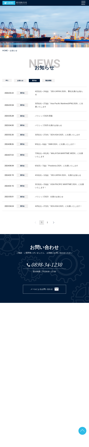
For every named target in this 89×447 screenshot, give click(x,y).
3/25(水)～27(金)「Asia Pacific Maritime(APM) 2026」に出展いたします (59, 105)
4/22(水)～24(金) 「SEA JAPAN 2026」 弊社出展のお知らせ (59, 92)
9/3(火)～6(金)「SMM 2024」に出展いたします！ (55, 144)
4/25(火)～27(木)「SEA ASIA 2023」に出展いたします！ (58, 206)
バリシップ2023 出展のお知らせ (49, 197)
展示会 (34, 80)
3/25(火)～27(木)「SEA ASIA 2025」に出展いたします (57, 135)
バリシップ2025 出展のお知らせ (48, 125)
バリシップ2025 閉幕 (44, 116)
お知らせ (20, 80)
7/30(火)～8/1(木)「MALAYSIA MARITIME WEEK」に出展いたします (59, 154)
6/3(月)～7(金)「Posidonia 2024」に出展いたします (56, 166)
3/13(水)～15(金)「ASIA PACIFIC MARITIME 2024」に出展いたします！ (59, 185)
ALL (7, 80)
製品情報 (48, 80)
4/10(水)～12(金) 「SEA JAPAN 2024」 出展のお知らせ (58, 175)
